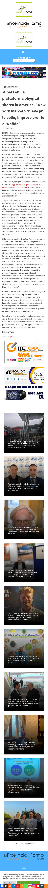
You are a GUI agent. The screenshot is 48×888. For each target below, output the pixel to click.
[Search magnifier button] (33, 60)
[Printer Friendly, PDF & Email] (9, 337)
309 (21, 843)
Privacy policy (34, 883)
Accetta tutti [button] (22, 883)
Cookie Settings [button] (9, 883)
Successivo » (29, 843)
